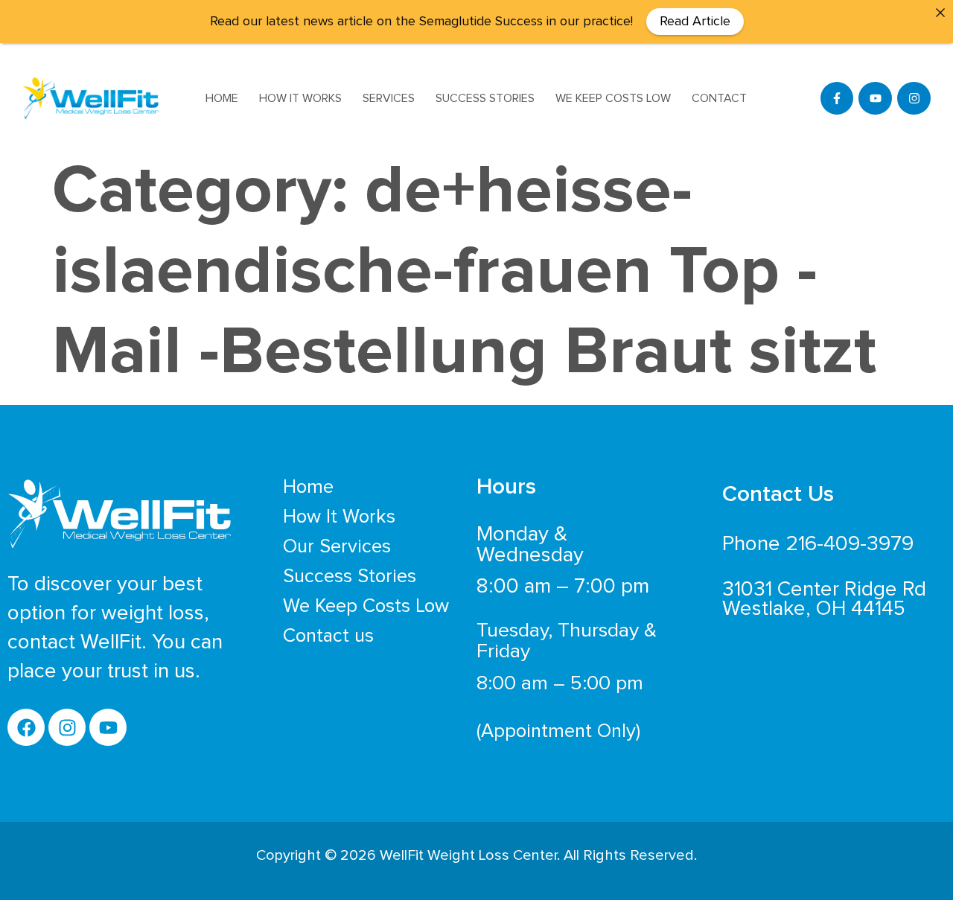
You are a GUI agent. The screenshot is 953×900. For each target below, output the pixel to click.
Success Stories (485, 98)
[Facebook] (26, 727)
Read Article (695, 21)
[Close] (940, 12)
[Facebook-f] (837, 98)
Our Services (337, 546)
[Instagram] (914, 98)
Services (389, 98)
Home (221, 98)
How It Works (300, 98)
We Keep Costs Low (613, 98)
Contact (719, 98)
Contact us (328, 635)
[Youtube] (875, 98)
